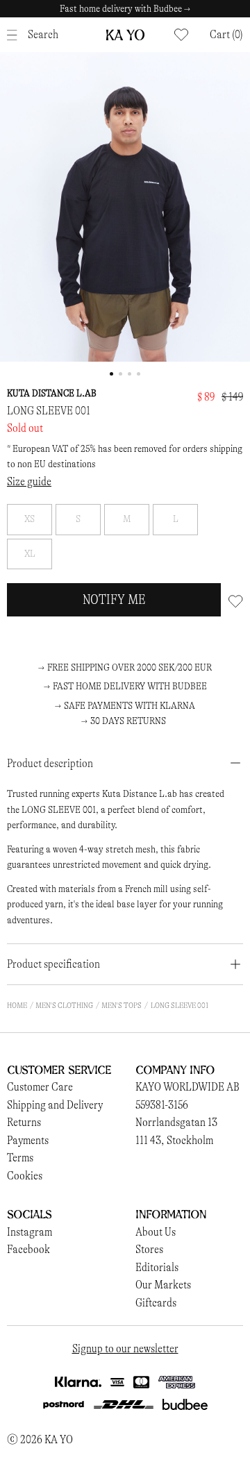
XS (29, 519)
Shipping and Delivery (55, 1104)
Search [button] (43, 34)
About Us (155, 1231)
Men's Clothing (64, 1005)
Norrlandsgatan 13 (176, 1122)
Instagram (29, 1231)
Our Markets (163, 1284)
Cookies (24, 1175)
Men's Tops (121, 1005)
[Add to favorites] (235, 599)
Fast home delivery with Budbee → (125, 9)
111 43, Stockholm (174, 1140)
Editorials (156, 1267)
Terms (20, 1157)
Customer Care (40, 1086)
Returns (24, 1122)
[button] (226, 35)
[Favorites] (181, 34)
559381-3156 (161, 1104)
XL (29, 554)
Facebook (28, 1249)
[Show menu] (15, 35)
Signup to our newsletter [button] (125, 1348)
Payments (28, 1140)
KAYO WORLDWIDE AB (187, 1086)
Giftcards (155, 1302)
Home (17, 1005)
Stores (149, 1249)
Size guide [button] (29, 481)
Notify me (114, 599)
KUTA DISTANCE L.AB (52, 393)
